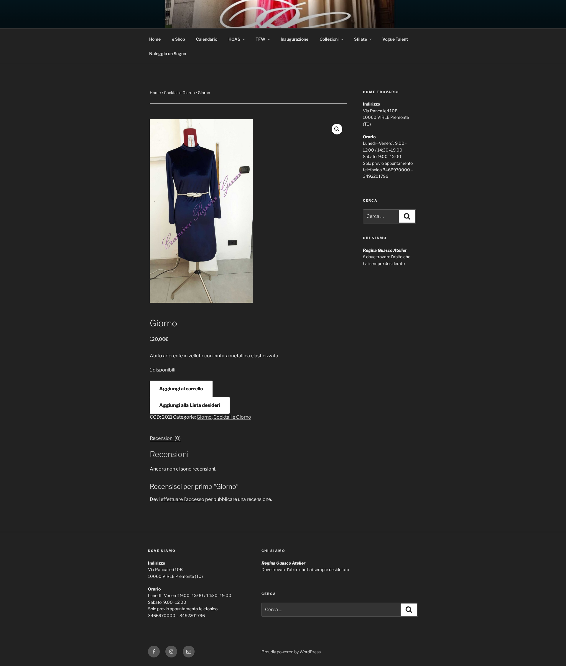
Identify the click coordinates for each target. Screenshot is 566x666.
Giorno (204, 417)
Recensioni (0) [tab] (165, 438)
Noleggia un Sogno (167, 53)
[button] (337, 129)
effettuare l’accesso (182, 499)
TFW (260, 39)
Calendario (206, 39)
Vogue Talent (395, 39)
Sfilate (360, 39)
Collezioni (329, 39)
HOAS (234, 39)
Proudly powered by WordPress (291, 651)
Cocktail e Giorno (179, 92)
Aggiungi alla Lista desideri (189, 405)
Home (155, 39)
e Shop (178, 39)
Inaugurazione (294, 39)
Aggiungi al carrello (181, 389)
